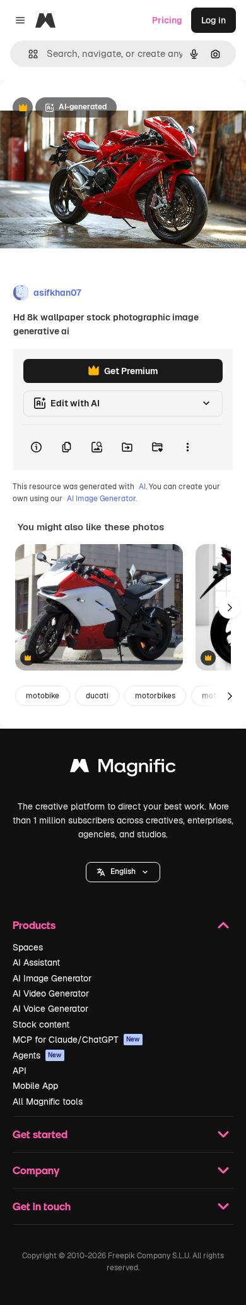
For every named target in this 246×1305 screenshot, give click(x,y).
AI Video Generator (51, 993)
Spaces (28, 947)
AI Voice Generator (50, 1008)
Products (34, 925)
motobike (42, 696)
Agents (37, 1055)
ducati (97, 696)
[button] (123, 872)
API (19, 1070)
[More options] (187, 447)
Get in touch (42, 1206)
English (123, 871)
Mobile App (35, 1085)
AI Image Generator (52, 978)
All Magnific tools (48, 1101)
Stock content (41, 1024)
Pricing (167, 20)
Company (36, 1170)
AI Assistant (36, 962)
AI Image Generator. (102, 499)
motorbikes (155, 696)
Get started (40, 1134)
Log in (213, 20)
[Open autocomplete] (28, 54)
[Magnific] (123, 769)
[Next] (229, 607)
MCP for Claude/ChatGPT (76, 1039)
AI (142, 487)
